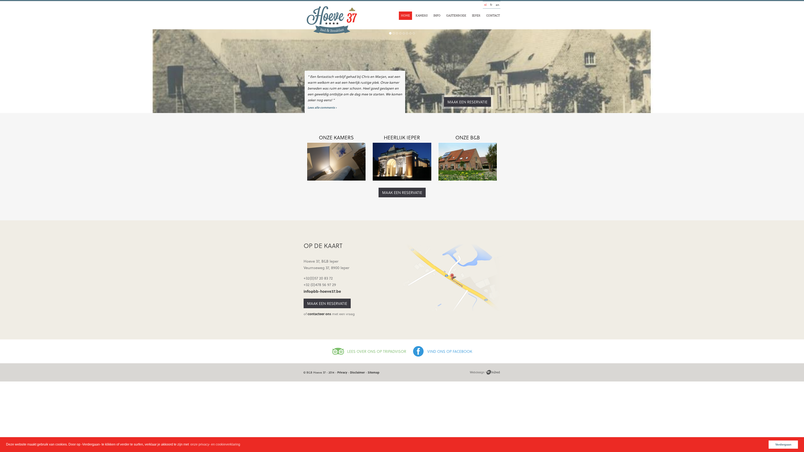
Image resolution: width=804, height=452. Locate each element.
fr (491, 5)
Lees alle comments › (322, 107)
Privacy (342, 372)
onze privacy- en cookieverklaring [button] (215, 444)
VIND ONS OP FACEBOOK (449, 351)
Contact (493, 15)
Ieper (476, 15)
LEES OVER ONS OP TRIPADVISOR (376, 351)
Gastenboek (456, 15)
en (497, 5)
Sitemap (373, 372)
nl (485, 5)
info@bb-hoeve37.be (322, 291)
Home (405, 15)
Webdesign (485, 372)
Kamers (422, 15)
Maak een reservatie (467, 102)
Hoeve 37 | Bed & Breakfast (332, 20)
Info (437, 15)
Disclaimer (357, 372)
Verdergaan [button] (783, 444)
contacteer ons (319, 313)
